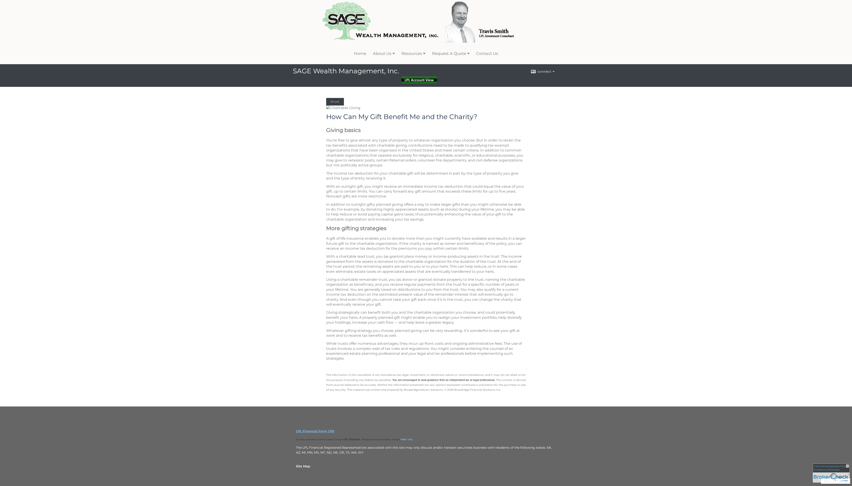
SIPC (410, 439)
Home (360, 53)
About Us (382, 53)
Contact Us (487, 53)
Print (335, 102)
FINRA (403, 439)
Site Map (303, 466)
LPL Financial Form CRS (315, 431)
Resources (411, 53)
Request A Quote (449, 53)
